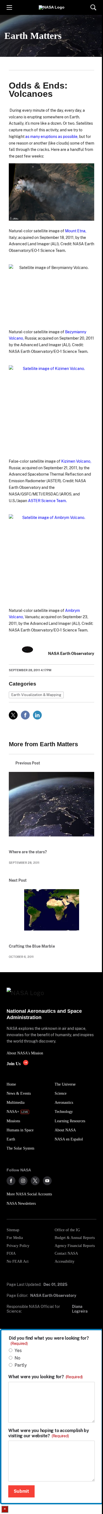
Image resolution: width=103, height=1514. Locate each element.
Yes (18, 1350)
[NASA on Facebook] (11, 1180)
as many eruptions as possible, (51, 136)
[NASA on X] (35, 1180)
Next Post (18, 880)
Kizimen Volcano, (76, 461)
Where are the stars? (28, 852)
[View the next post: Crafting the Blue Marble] (51, 913)
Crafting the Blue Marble (32, 946)
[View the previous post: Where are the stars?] (51, 807)
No (17, 1358)
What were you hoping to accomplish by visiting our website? (48, 1433)
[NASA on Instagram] (23, 1180)
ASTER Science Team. (47, 500)
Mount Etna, (75, 230)
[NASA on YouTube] (47, 1180)
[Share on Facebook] (25, 715)
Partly (21, 1365)
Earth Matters (33, 36)
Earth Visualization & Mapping (36, 695)
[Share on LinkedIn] (37, 715)
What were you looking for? (45, 1376)
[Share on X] (13, 715)
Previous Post (27, 763)
